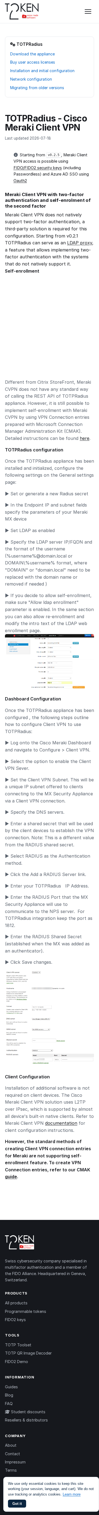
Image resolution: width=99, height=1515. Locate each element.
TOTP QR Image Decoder (28, 1353)
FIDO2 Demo (16, 1361)
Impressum (15, 1462)
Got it (17, 1504)
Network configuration (31, 79)
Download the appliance (32, 54)
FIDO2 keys (15, 1319)
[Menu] (88, 11)
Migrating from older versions (37, 87)
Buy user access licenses (32, 62)
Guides (11, 1386)
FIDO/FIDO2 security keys (37, 167)
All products (16, 1303)
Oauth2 (20, 180)
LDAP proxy (79, 242)
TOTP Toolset (18, 1344)
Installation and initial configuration (42, 70)
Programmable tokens (25, 1311)
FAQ (9, 1403)
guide (11, 1176)
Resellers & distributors (26, 1420)
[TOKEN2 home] (22, 11)
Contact (12, 1453)
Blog (9, 1395)
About (10, 1445)
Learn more (72, 1494)
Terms (11, 1470)
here (84, 438)
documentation (61, 1123)
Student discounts (27, 1411)
